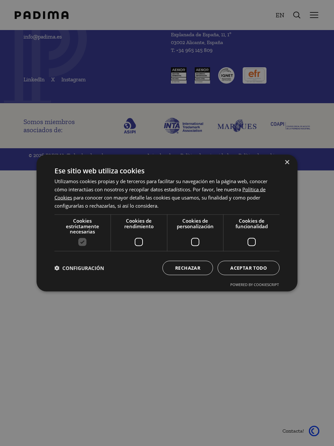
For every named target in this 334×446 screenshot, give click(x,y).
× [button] (286, 162)
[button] (79, 267)
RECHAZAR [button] (187, 267)
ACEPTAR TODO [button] (248, 267)
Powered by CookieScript (254, 284)
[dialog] (167, 223)
